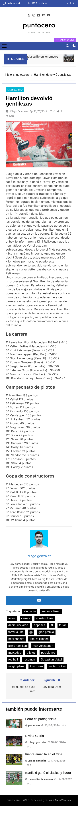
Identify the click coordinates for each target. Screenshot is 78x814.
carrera (25, 618)
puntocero (39, 25)
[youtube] (48, 15)
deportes (39, 625)
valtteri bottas (57, 666)
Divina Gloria (34, 736)
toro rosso (36, 666)
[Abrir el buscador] (67, 45)
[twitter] (38, 15)
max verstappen (43, 645)
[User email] (39, 600)
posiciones (48, 652)
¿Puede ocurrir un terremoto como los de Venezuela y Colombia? (13, 3)
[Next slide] (73, 3)
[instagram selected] (33, 15)
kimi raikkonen (39, 638)
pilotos (31, 652)
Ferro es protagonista (40, 719)
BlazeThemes (63, 800)
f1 (52, 625)
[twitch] (43, 15)
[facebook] (29, 15)
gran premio (46, 632)
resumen (29, 659)
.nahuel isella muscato (40, 779)
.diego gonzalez (19, 111)
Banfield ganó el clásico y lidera (48, 773)
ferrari (63, 625)
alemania (30, 611)
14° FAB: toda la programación (37, 3)
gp (31, 632)
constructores (44, 618)
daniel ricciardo (18, 625)
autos (11, 618)
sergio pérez (16, 666)
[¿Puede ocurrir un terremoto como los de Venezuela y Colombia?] (68, 58)
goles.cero (14, 89)
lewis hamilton (17, 645)
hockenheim (16, 638)
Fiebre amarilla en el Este (43, 754)
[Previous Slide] (67, 3)
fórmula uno (16, 632)
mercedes (14, 652)
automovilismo (51, 611)
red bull (13, 659)
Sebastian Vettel (51, 659)
